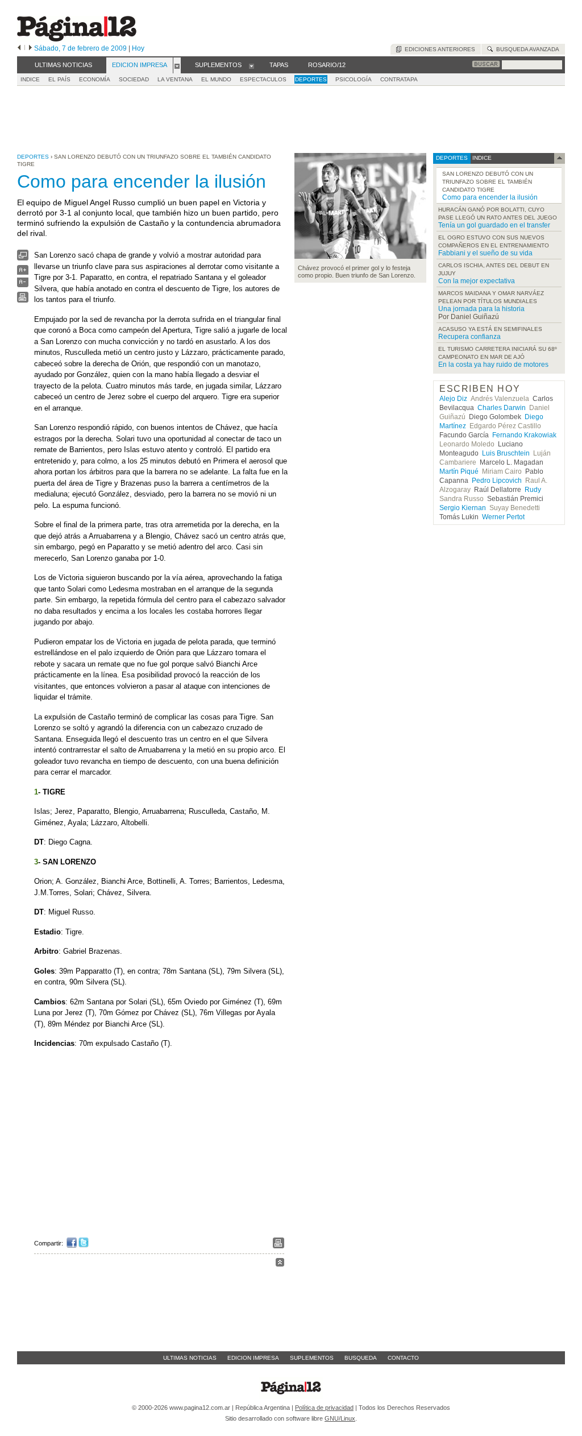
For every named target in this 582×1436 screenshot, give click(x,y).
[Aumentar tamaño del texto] (22, 272)
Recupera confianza (469, 337)
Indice (30, 79)
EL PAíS (59, 79)
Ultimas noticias (190, 1358)
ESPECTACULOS (263, 79)
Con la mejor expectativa (476, 281)
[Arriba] (280, 1264)
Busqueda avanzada (526, 49)
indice (481, 158)
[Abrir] (177, 65)
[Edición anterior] (19, 48)
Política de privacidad (324, 1407)
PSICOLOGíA (353, 79)
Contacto (403, 1358)
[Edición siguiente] (30, 48)
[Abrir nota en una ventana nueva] (22, 258)
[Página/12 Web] (76, 39)
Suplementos (312, 1358)
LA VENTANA (175, 79)
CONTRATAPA (399, 79)
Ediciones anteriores (438, 49)
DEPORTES (311, 79)
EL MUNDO (216, 79)
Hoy (138, 48)
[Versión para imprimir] (22, 300)
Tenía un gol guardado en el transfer (494, 225)
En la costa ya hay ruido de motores (493, 365)
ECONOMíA (94, 79)
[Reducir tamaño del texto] (22, 284)
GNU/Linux (340, 1418)
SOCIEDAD (134, 79)
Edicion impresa (253, 1358)
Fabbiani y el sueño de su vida (485, 253)
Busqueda (360, 1358)
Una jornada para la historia (481, 309)
